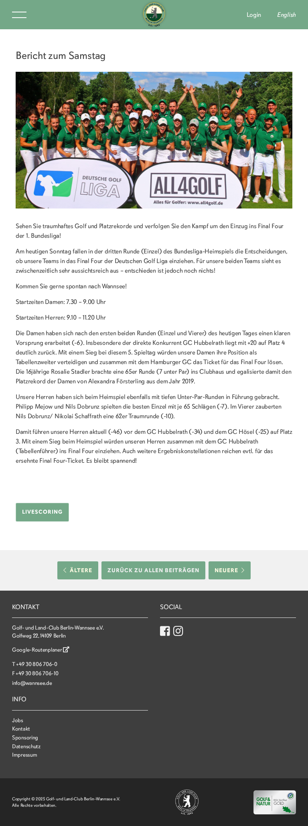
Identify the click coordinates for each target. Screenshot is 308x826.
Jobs (17, 720)
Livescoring (42, 511)
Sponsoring (25, 737)
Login (254, 15)
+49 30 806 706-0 (36, 664)
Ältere (81, 570)
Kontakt (21, 728)
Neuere (226, 570)
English (286, 15)
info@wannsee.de (32, 683)
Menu (19, 15)
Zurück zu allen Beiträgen (153, 570)
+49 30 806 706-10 (37, 673)
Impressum (24, 754)
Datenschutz (26, 746)
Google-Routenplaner (37, 649)
